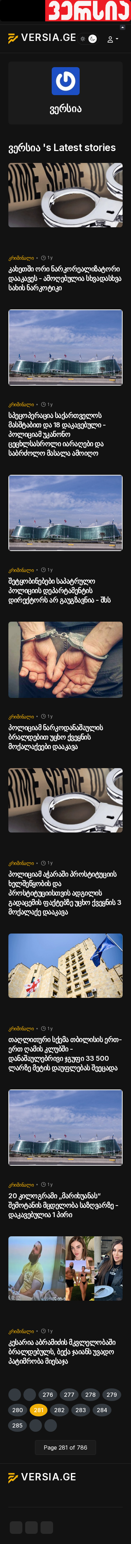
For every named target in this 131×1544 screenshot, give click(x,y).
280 (17, 1410)
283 (80, 1410)
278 (90, 1394)
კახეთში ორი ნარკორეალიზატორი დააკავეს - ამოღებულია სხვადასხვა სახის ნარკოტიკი (65, 278)
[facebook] (16, 1527)
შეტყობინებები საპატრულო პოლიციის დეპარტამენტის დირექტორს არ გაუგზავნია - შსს (59, 590)
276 (48, 1394)
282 (59, 1410)
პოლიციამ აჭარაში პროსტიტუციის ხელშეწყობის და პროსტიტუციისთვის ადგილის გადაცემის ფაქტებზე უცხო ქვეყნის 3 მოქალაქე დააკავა (64, 893)
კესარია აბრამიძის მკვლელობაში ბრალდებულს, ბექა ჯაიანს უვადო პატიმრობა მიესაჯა (61, 1351)
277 (69, 1394)
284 (102, 1410)
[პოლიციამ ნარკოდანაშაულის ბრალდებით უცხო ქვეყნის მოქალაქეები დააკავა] (65, 664)
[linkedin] (47, 1527)
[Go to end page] (50, 1425)
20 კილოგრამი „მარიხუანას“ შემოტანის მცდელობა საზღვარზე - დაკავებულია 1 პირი (63, 1205)
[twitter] (31, 1527)
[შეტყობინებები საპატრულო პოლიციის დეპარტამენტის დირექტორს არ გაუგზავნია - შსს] (65, 517)
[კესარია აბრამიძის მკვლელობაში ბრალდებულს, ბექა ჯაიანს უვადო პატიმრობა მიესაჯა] (65, 1279)
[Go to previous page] (29, 1394)
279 (112, 1394)
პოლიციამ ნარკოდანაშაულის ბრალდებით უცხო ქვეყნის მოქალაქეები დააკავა (55, 737)
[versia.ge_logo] (65, 10)
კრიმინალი (21, 258)
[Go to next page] (35, 1425)
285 (17, 1425)
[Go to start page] (14, 1394)
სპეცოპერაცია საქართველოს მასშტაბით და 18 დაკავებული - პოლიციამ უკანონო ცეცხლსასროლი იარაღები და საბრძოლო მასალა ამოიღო (57, 434)
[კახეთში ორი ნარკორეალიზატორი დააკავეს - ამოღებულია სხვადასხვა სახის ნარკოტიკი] (65, 206)
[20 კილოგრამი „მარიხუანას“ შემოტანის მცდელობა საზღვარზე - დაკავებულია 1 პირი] (65, 1132)
